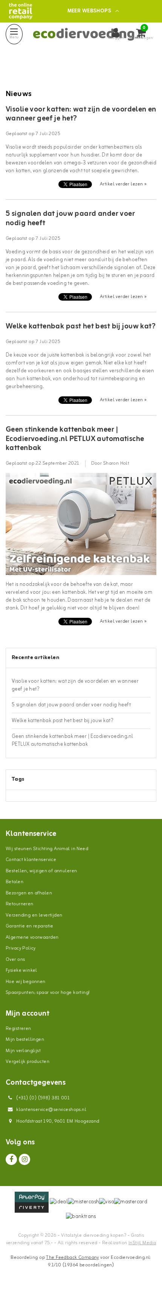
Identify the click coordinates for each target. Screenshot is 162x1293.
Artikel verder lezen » (123, 184)
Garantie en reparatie (29, 926)
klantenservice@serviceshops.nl (51, 1110)
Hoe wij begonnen (26, 982)
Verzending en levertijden (34, 915)
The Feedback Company (72, 1257)
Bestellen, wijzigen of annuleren (41, 871)
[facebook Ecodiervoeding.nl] (11, 1159)
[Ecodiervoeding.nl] (20, 11)
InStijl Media (142, 1243)
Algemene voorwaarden (32, 937)
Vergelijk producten (27, 1062)
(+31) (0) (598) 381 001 (42, 1098)
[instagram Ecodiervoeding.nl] (24, 1159)
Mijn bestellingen (25, 1039)
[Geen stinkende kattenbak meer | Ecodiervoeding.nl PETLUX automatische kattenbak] (81, 527)
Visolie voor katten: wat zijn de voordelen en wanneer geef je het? (81, 114)
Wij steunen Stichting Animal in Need (47, 849)
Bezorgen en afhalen (29, 893)
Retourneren (20, 904)
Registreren (18, 1029)
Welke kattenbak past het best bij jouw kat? (81, 326)
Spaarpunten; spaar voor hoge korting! (48, 992)
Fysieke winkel (21, 970)
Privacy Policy (21, 948)
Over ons (15, 959)
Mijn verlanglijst (23, 1051)
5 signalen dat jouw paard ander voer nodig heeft (70, 218)
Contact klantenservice (31, 860)
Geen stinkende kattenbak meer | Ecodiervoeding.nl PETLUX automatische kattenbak (75, 439)
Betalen (14, 882)
